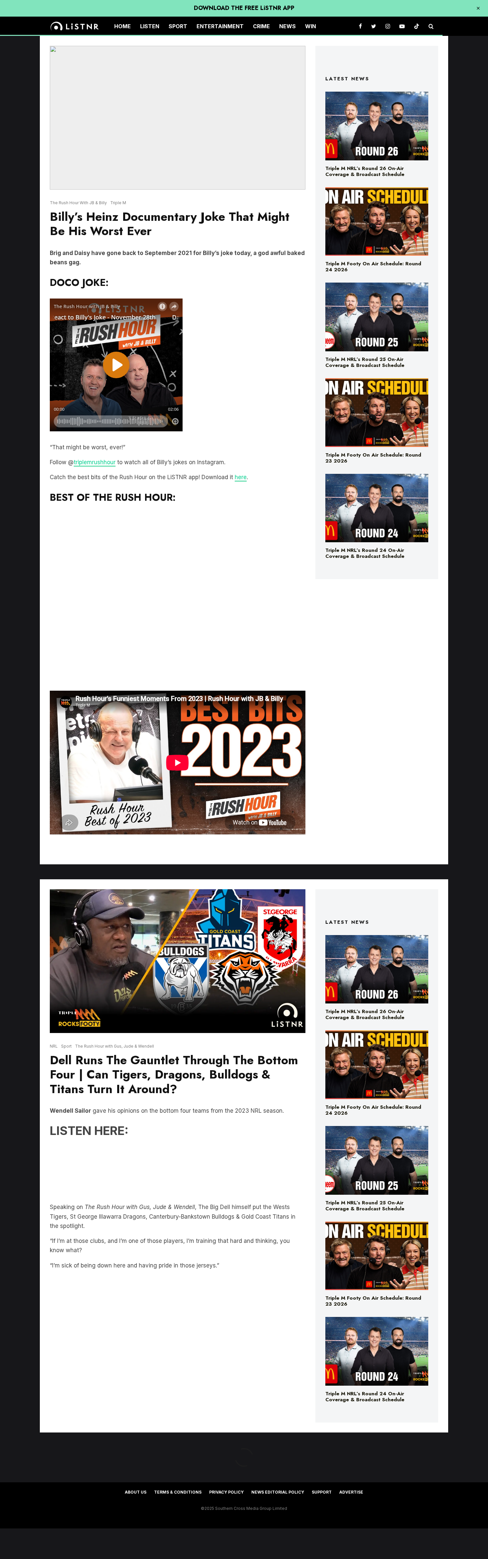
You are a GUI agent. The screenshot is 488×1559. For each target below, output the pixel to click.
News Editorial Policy (277, 1492)
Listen (149, 26)
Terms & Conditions (178, 1492)
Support (322, 1492)
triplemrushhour (95, 462)
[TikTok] (416, 26)
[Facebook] (360, 26)
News (287, 26)
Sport (178, 26)
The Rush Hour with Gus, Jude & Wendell (114, 1046)
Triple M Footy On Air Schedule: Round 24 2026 (373, 267)
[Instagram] (388, 26)
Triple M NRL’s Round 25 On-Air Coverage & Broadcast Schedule (364, 362)
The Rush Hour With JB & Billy (78, 202)
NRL (54, 1046)
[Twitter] (373, 26)
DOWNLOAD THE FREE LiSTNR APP (244, 8)
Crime (261, 26)
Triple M (118, 202)
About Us (135, 1492)
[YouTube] (402, 26)
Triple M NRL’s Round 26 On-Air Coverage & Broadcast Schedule (364, 171)
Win (310, 26)
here (241, 477)
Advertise (351, 1492)
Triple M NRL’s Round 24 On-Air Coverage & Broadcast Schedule (364, 553)
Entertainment (220, 26)
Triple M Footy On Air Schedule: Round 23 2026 (373, 458)
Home (122, 26)
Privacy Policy (226, 1492)
